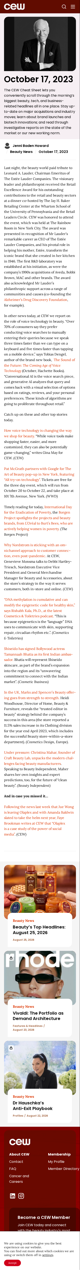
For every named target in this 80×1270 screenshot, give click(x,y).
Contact (16, 1161)
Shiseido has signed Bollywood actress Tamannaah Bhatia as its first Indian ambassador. (38, 654)
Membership (59, 1154)
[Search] (64, 6)
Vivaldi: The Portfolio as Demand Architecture (38, 1015)
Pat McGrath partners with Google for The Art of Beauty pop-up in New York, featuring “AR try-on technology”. (39, 474)
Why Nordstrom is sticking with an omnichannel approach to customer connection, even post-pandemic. (37, 550)
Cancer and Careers (19, 1179)
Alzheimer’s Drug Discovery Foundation (35, 299)
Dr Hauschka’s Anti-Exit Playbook (32, 1105)
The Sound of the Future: (39, 365)
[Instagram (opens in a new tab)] (21, 1195)
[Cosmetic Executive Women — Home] (14, 6)
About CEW (19, 1154)
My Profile (56, 1161)
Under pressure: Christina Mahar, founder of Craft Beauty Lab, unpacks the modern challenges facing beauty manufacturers (39, 757)
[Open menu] (73, 7)
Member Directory (63, 1168)
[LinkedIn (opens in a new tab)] (12, 1195)
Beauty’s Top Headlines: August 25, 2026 (39, 929)
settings (47, 1255)
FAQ (12, 1168)
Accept (12, 1262)
